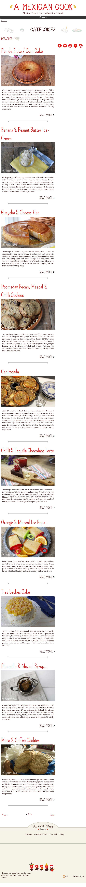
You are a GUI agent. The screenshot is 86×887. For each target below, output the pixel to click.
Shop (62, 834)
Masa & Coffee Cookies (20, 740)
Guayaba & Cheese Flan (20, 212)
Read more (46, 115)
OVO (83, 876)
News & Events (40, 834)
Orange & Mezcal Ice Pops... (24, 522)
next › (5, 815)
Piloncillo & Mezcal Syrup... (24, 666)
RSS (66, 876)
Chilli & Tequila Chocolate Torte (27, 450)
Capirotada (10, 371)
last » (52, 815)
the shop (21, 705)
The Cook (53, 834)
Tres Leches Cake (15, 591)
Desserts (4, 21)
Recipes (29, 834)
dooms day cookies (27, 192)
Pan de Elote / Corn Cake (22, 51)
